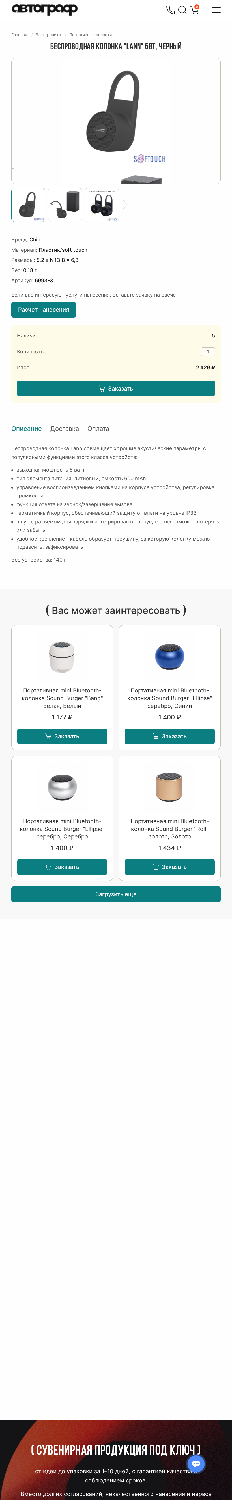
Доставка (64, 428)
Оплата (98, 428)
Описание (26, 428)
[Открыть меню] (216, 10)
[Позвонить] (170, 10)
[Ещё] (125, 205)
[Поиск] (182, 10)
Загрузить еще (116, 894)
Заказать (120, 388)
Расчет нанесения (43, 309)
